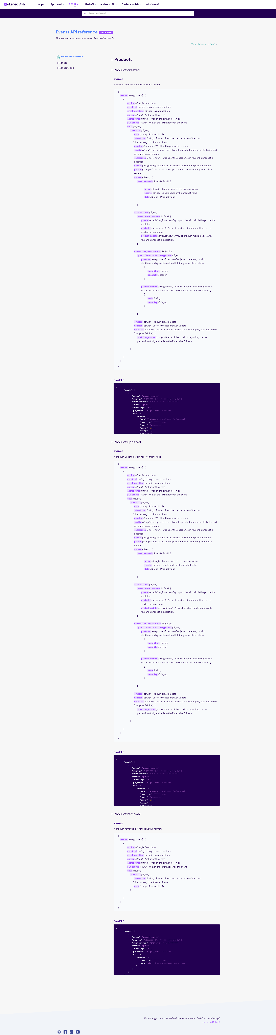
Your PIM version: (203, 44)
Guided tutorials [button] (130, 4)
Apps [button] (41, 4)
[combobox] (138, 13)
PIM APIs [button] (73, 4)
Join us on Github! (210, 1022)
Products (62, 62)
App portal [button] (57, 4)
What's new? (152, 4)
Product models (65, 67)
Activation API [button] (107, 4)
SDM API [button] (89, 4)
